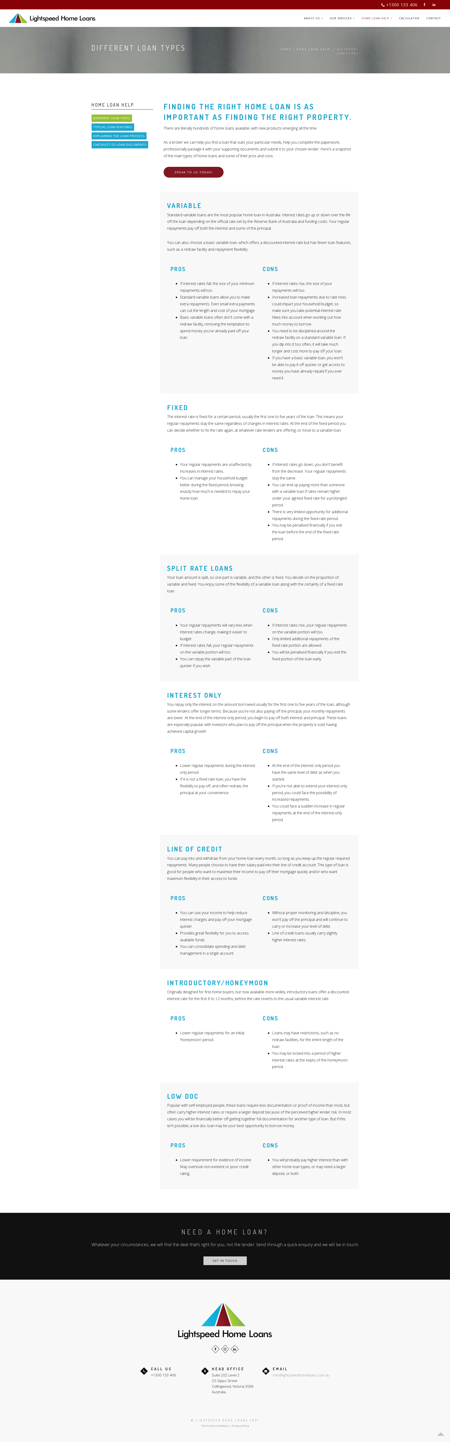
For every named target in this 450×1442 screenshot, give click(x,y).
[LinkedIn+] (235, 1349)
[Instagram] (225, 1349)
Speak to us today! (194, 172)
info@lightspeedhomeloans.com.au (301, 1375)
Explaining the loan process (119, 136)
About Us (312, 18)
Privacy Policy (240, 1425)
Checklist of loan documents (119, 144)
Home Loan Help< (314, 49)
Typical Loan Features (112, 127)
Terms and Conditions (215, 1425)
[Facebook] (215, 1349)
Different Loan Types (111, 118)
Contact (433, 18)
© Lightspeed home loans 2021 (225, 1420)
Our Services (341, 18)
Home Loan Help (376, 18)
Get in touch (225, 1261)
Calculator (409, 18)
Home (286, 49)
